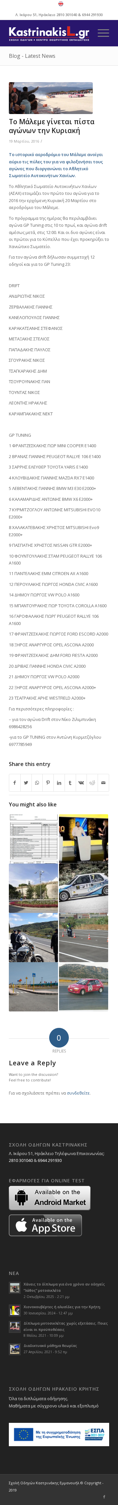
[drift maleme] (51, 98)
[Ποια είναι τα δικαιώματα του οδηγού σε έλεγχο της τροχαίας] (33, 937)
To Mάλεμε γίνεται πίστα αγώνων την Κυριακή (51, 126)
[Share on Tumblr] (70, 782)
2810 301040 (66, 14)
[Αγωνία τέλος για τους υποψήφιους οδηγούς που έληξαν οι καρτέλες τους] (33, 839)
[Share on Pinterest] (48, 782)
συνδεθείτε (78, 1093)
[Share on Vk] (81, 782)
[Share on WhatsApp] (37, 782)
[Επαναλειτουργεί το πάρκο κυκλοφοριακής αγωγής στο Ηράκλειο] (33, 986)
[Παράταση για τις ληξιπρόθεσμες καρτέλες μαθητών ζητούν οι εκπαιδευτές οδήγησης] (83, 937)
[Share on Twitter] (26, 782)
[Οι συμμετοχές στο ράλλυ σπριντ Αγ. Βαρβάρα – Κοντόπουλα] (83, 888)
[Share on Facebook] (14, 782)
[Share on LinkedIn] (59, 782)
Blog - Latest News (32, 55)
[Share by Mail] (103, 782)
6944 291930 (92, 14)
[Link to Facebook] (104, 1497)
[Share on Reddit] (92, 782)
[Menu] (100, 33)
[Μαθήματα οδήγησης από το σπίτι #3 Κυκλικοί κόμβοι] (33, 888)
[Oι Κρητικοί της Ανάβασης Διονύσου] (83, 986)
